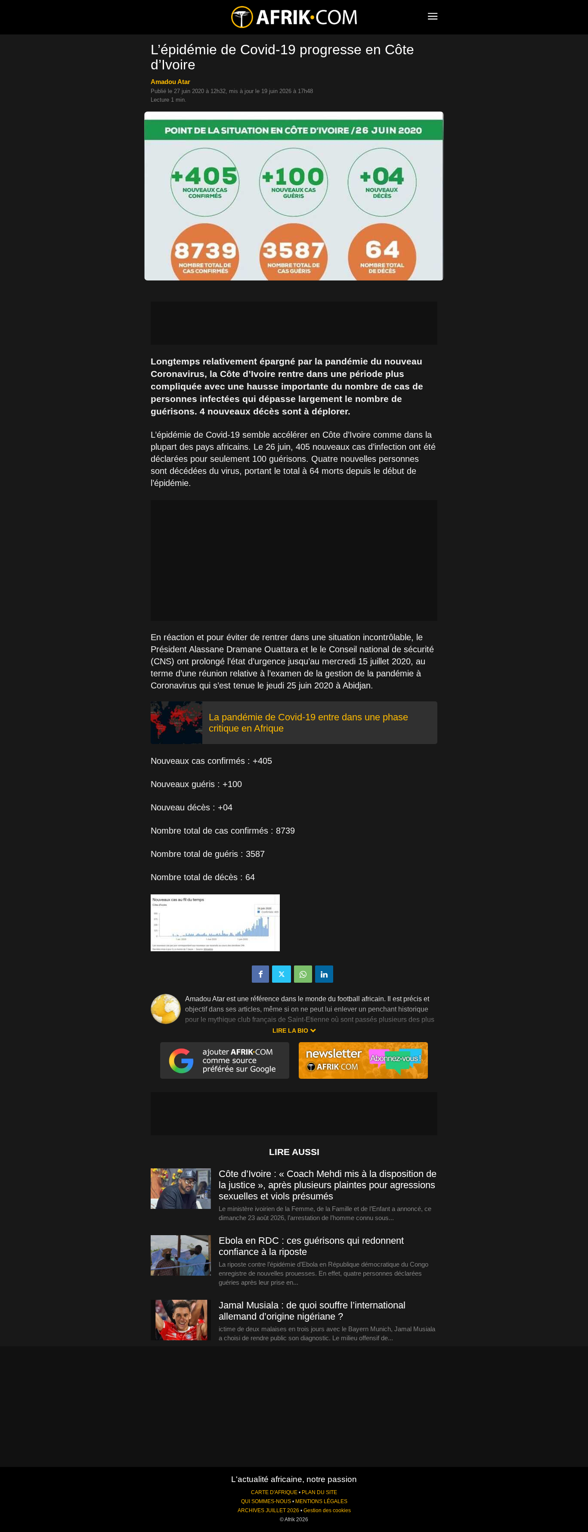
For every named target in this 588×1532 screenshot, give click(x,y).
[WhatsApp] (303, 974)
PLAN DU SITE (319, 1492)
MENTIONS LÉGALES (321, 1501)
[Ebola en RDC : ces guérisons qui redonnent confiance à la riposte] (181, 1256)
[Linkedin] (324, 974)
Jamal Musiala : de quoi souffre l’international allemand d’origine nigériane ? (312, 1311)
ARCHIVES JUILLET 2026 (268, 1510)
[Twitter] (281, 974)
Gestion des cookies (327, 1510)
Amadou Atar (170, 81)
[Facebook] (260, 974)
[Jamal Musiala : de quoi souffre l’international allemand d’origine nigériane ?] (181, 1320)
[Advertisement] (294, 323)
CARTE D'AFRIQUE (274, 1492)
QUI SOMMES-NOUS (266, 1501)
